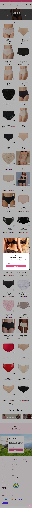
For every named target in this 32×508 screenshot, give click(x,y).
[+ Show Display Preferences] (30, 506)
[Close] (27, 239)
